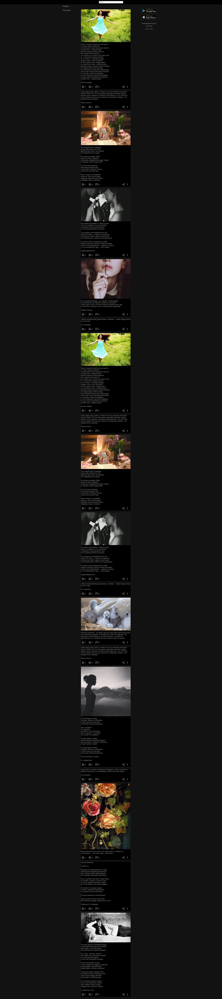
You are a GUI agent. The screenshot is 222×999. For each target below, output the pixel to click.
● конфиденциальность (149, 23)
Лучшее (67, 10)
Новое (66, 6)
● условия (149, 26)
